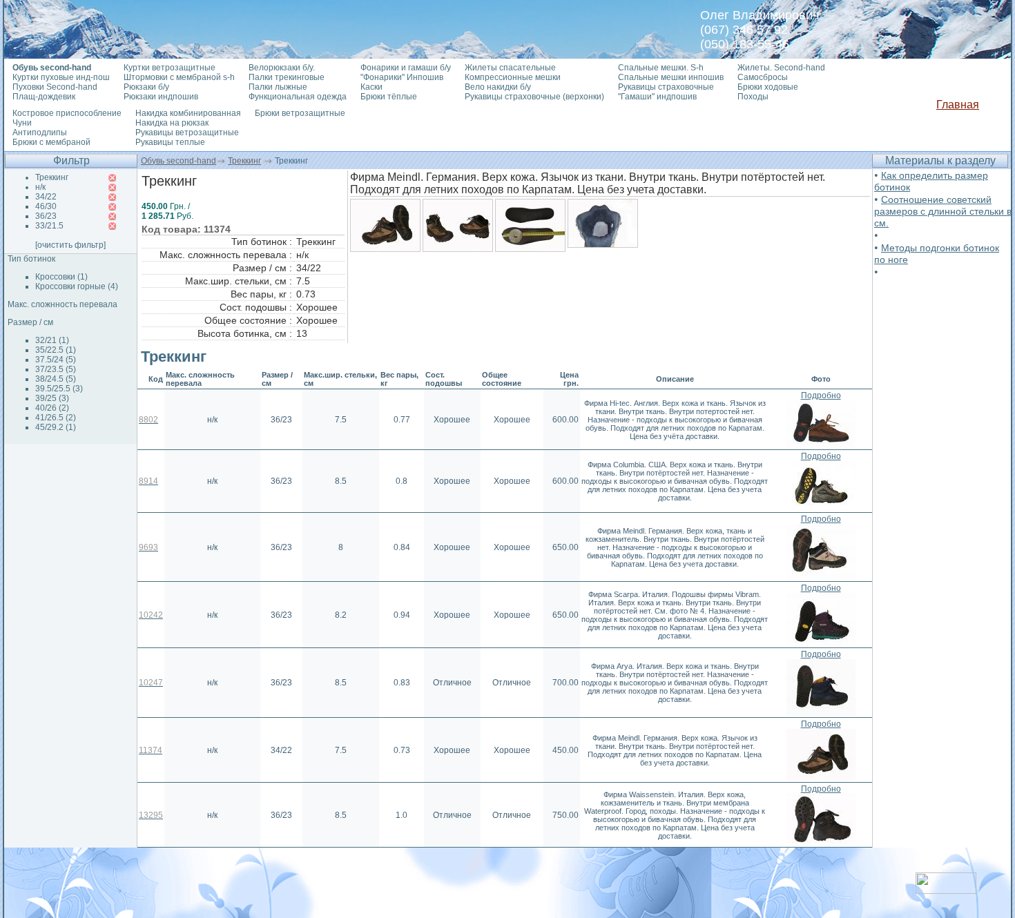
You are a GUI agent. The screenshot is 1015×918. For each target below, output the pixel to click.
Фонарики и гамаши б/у (405, 67)
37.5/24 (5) (55, 359)
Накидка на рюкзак (172, 123)
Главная (957, 104)
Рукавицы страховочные (666, 87)
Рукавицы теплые (170, 142)
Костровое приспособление (67, 113)
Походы (752, 96)
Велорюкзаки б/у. (282, 67)
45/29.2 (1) (55, 427)
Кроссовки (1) (61, 277)
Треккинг (244, 161)
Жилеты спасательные (510, 67)
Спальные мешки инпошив (671, 77)
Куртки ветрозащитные (169, 67)
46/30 (46, 206)
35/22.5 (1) (55, 350)
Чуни (22, 123)
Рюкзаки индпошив (161, 96)
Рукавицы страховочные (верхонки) (534, 96)
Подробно (821, 395)
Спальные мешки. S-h (661, 67)
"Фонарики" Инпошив (401, 77)
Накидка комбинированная (188, 113)
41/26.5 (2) (55, 417)
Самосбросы (762, 77)
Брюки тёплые (388, 96)
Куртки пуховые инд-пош (61, 77)
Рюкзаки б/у (146, 87)
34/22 (46, 197)
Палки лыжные (278, 87)
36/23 (46, 216)
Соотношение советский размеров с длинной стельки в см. (943, 211)
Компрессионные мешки (513, 77)
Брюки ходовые (767, 87)
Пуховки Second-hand (54, 87)
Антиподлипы (39, 132)
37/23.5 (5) (55, 369)
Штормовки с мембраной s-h (179, 77)
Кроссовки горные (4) (76, 286)
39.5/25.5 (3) (59, 388)
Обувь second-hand (178, 161)
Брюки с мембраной (51, 142)
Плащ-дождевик (43, 96)
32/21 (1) (52, 340)
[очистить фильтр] (70, 245)
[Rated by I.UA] (946, 890)
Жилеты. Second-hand (781, 67)
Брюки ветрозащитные (300, 113)
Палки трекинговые (287, 77)
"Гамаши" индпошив (657, 96)
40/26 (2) (52, 408)
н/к (40, 187)
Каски (371, 87)
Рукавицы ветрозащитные (187, 132)
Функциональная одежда (298, 96)
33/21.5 (49, 226)
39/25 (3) (52, 398)
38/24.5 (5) (55, 379)
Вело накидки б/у (498, 87)
